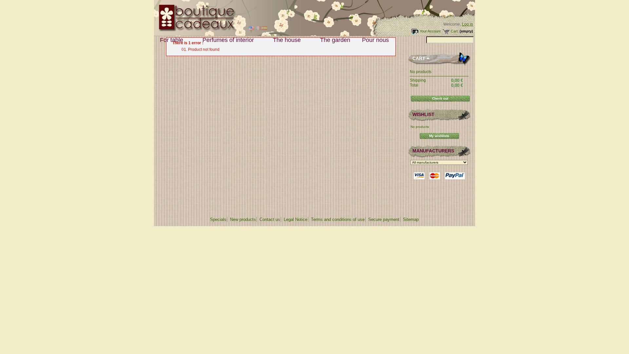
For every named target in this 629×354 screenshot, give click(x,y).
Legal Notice (295, 219)
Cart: (455, 31)
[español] (264, 28)
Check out (440, 98)
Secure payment (383, 219)
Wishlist (423, 114)
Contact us (269, 219)
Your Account (430, 31)
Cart (418, 58)
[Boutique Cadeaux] (195, 30)
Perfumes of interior (225, 40)
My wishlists (439, 136)
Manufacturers (433, 150)
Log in (467, 24)
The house (284, 40)
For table (168, 40)
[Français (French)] (258, 28)
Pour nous (372, 40)
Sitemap (411, 219)
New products (243, 219)
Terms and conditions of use (338, 219)
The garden (335, 40)
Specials (218, 219)
